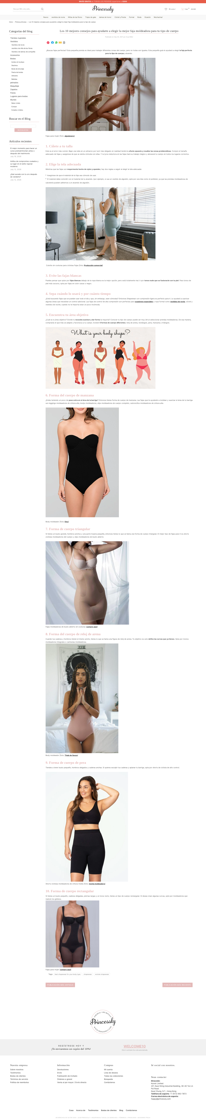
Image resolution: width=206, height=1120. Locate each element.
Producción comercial (93, 265)
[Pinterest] (165, 1072)
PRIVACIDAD (132, 1117)
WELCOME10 (135, 1046)
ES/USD (193, 9)
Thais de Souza (71, 755)
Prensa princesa (20, 22)
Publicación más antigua (60, 985)
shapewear (88, 974)
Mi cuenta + (172, 9)
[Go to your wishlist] (166, 8)
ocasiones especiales (144, 302)
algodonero (69, 136)
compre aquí (92, 627)
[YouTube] (171, 1072)
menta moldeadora (97, 884)
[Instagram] (159, 1072)
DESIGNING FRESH (144, 1117)
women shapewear (102, 974)
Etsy (66, 522)
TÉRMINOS (122, 1117)
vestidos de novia (177, 302)
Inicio (11, 22)
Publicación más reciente (177, 985)
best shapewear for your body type (67, 974)
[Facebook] (153, 1072)
